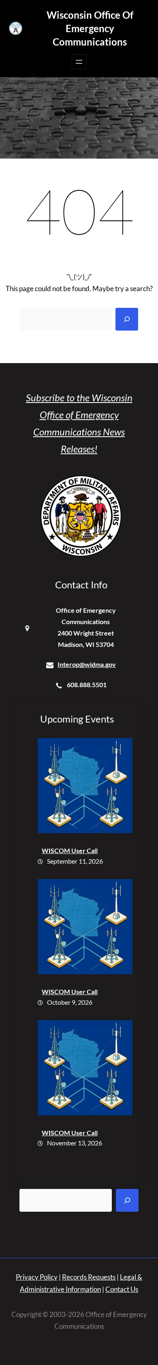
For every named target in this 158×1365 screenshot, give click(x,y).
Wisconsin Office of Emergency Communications (90, 28)
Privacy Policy (37, 1277)
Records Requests (88, 1277)
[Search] (126, 319)
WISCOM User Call (70, 850)
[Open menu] (79, 61)
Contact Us (121, 1289)
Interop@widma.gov (87, 664)
